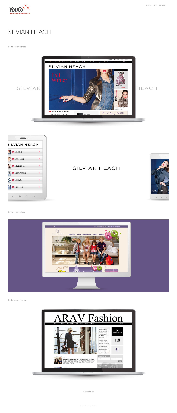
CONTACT (162, 5)
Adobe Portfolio (92, 406)
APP (155, 5)
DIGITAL (148, 5)
